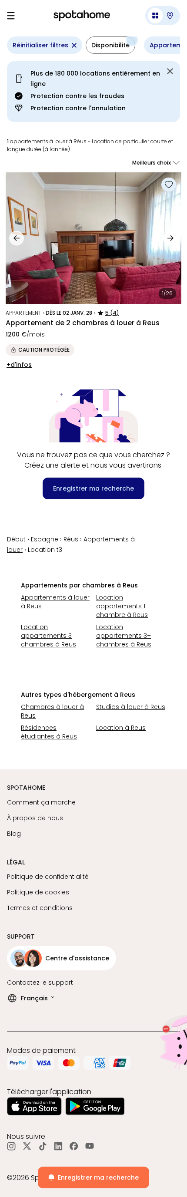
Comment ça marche (41, 802)
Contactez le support (40, 982)
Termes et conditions (40, 908)
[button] (162, 15)
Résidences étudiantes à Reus (49, 732)
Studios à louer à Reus (130, 706)
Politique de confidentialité (48, 876)
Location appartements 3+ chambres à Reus (123, 636)
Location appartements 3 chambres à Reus (48, 636)
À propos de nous (35, 818)
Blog (14, 833)
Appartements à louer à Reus (55, 601)
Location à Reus (121, 727)
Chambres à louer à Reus (52, 711)
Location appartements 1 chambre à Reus (122, 606)
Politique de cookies (38, 892)
